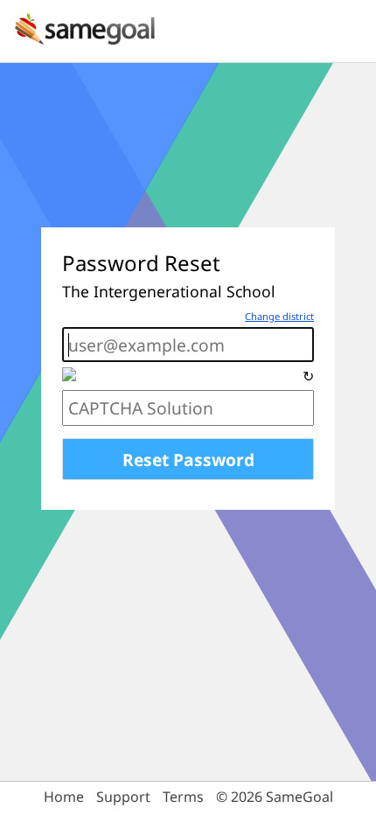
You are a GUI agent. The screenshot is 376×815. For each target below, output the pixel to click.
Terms (183, 796)
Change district (279, 316)
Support (123, 796)
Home (64, 796)
